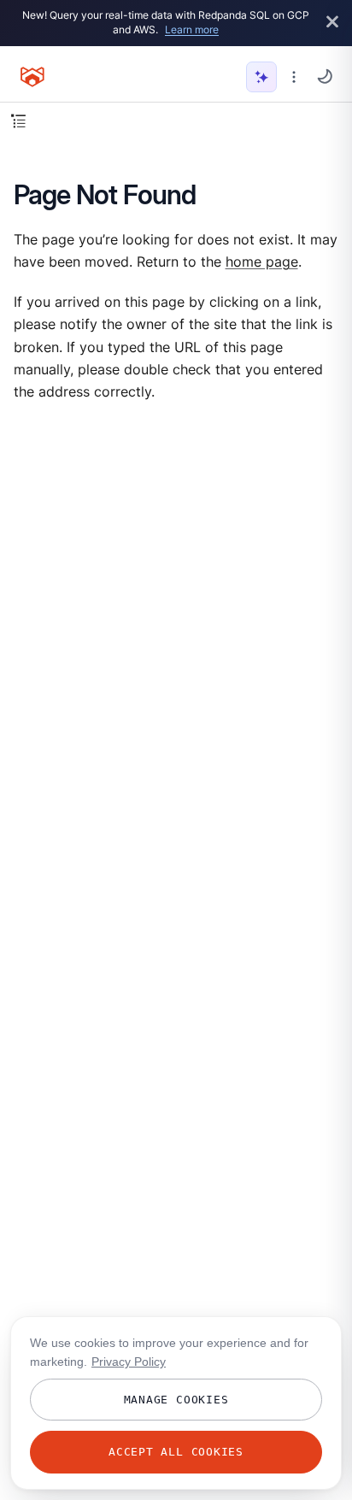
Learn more (192, 29)
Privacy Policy (128, 1361)
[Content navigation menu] (18, 121)
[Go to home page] (32, 77)
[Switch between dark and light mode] (324, 76)
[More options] (294, 77)
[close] (332, 22)
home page (262, 262)
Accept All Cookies (176, 1451)
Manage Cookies (176, 1399)
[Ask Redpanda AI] (261, 77)
